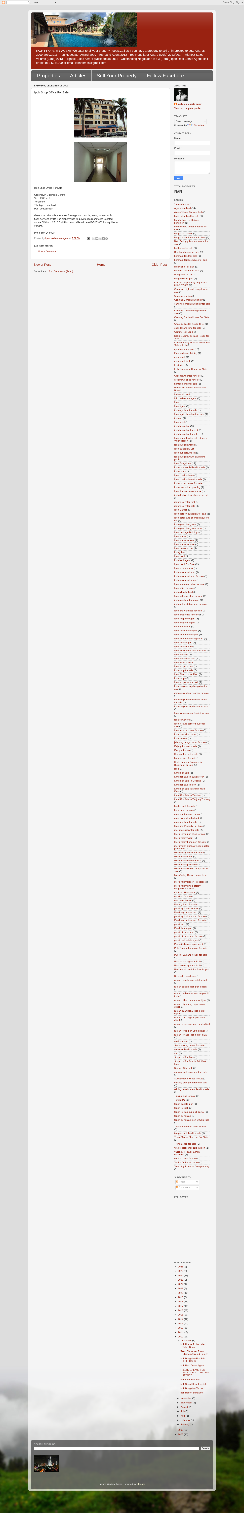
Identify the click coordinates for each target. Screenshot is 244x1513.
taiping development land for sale (191, 1089)
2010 (181, 1336)
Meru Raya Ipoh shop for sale (189, 834)
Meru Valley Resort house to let (190, 875)
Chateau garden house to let (189, 324)
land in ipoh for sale (184, 806)
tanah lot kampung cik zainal (189, 1112)
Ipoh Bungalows (182, 463)
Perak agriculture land (185, 912)
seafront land (181, 1041)
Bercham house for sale (186, 252)
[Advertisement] (189, 1242)
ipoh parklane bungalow (186, 600)
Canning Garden (183, 296)
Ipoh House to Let (183, 548)
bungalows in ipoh (183, 278)
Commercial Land (183, 332)
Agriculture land (182, 208)
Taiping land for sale (185, 1096)
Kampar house (182, 750)
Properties (48, 75)
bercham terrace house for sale (190, 260)
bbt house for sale (183, 248)
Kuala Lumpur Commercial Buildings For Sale (188, 763)
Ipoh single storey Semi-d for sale (191, 713)
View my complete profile (187, 108)
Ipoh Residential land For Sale (190, 650)
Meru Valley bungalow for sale (190, 842)
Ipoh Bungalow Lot (184, 449)
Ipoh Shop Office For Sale (193, 1384)
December (186, 1340)
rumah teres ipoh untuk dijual (189, 1031)
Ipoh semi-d (180, 654)
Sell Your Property (117, 75)
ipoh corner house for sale (188, 483)
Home (101, 264)
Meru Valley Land (183, 856)
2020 (181, 1293)
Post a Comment (47, 251)
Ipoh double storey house (187, 491)
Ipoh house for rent (184, 540)
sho (176, 1053)
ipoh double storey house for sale (191, 495)
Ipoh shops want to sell (186, 682)
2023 (181, 1280)
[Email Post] (87, 238)
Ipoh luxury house (183, 568)
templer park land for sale (187, 1133)
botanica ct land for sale (186, 270)
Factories (179, 365)
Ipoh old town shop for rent (188, 596)
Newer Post (42, 264)
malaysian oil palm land (186, 818)
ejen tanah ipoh (182, 361)
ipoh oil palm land (183, 592)
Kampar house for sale (186, 754)
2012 (181, 1328)
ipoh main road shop (185, 580)
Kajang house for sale (185, 746)
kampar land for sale (185, 758)
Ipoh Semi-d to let (183, 662)
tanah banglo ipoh (183, 1104)
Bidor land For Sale (184, 266)
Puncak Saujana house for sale (190, 955)
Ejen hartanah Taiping (185, 353)
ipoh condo (180, 471)
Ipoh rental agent (183, 642)
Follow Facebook (166, 75)
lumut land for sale (184, 810)
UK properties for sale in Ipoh (189, 1148)
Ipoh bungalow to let (185, 453)
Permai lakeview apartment (188, 944)
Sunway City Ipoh (183, 1068)
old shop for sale (183, 896)
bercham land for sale (185, 256)
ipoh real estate (182, 626)
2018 (181, 1301)
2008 (181, 1434)
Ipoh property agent (184, 622)
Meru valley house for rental (189, 852)
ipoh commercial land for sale (189, 467)
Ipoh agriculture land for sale (189, 414)
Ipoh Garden (181, 510)
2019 (181, 1297)
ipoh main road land (184, 572)
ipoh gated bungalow (185, 524)
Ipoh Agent (180, 406)
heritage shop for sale (185, 384)
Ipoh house (180, 536)
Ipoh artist (179, 422)
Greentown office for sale (187, 376)
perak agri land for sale (186, 908)
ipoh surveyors (182, 720)
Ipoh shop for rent (183, 666)
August (185, 1407)
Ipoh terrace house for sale (188, 730)
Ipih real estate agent (185, 398)
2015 (181, 1315)
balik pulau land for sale (186, 216)
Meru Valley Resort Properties (190, 882)
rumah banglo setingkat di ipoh (190, 987)
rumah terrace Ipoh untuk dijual (190, 1035)
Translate (199, 125)
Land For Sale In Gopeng (187, 781)
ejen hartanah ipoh (184, 349)
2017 (181, 1306)
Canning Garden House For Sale (191, 317)
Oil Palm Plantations (184, 892)
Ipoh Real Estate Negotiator (188, 638)
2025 (181, 1271)
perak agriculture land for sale (190, 916)
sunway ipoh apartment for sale (190, 1072)
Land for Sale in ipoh (185, 785)
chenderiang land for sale (187, 328)
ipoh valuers (180, 738)
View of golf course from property (191, 1166)
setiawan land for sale (185, 1049)
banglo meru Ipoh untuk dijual (189, 237)
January (185, 1424)
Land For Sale (181, 773)
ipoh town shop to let (185, 734)
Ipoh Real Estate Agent (186, 634)
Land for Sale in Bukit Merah (189, 777)
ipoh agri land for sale (185, 410)
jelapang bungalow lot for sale (190, 742)
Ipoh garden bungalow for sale (190, 514)
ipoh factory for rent (184, 502)
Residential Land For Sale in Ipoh (191, 969)
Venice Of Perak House (186, 1162)
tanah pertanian (182, 1116)
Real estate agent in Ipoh (187, 965)
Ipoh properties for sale (186, 614)
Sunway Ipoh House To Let (188, 1078)
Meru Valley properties (186, 864)
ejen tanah (179, 357)
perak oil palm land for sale (188, 936)
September (187, 1402)
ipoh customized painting (187, 487)
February (186, 1420)
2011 (181, 1332)
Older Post (159, 264)
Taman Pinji (180, 1100)
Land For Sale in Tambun (187, 795)
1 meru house (181, 204)
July (183, 1411)
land (176, 769)
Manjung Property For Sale (188, 826)
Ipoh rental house (183, 646)
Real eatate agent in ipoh (187, 961)
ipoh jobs (179, 552)
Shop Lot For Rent (184, 1057)
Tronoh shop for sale (185, 1144)
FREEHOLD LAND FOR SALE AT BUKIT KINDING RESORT (194, 1373)
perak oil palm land (184, 932)
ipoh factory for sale (184, 506)
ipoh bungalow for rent (186, 430)
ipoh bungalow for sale (186, 434)
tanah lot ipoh (181, 1108)
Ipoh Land (179, 556)
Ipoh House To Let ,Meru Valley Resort (193, 1345)
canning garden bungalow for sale (192, 304)
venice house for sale (185, 1158)
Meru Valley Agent (183, 838)
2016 (181, 1310)
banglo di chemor (183, 233)
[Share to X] (100, 238)
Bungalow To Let (183, 274)
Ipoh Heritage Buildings (186, 532)
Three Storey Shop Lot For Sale (191, 1137)
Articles (78, 75)
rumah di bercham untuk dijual (190, 1000)
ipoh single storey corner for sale (191, 693)
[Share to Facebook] (103, 238)
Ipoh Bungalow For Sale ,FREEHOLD (192, 1359)
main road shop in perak (187, 814)
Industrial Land (182, 394)
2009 (181, 1430)
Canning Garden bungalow (188, 300)
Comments (184, 1187)
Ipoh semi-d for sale (184, 658)
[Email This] (94, 238)
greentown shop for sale (187, 380)
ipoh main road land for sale (189, 576)
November (186, 1398)
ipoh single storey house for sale (191, 706)
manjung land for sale (185, 822)
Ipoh (176, 402)
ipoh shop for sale (183, 670)
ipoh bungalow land (184, 445)
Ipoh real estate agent (190, 104)
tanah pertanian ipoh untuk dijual (191, 1120)
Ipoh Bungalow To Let (191, 1388)
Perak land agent (183, 928)
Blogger (141, 1484)
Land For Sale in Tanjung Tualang (192, 799)
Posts (181, 1182)
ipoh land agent (182, 560)
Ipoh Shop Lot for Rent (186, 674)
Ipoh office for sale (184, 588)
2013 (181, 1323)
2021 (181, 1288)
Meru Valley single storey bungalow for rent (187, 887)
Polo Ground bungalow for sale (190, 948)
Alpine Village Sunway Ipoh (188, 212)
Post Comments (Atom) (60, 271)
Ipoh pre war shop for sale (188, 610)
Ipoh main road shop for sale (189, 584)
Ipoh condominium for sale (188, 479)
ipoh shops (180, 678)
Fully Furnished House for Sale (190, 369)
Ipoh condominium (184, 475)
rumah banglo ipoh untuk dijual (190, 980)
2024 (181, 1275)
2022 (181, 1284)
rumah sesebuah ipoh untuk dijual (192, 1024)
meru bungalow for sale (186, 830)
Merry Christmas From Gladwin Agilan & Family (194, 1352)
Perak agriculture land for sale (190, 920)
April (183, 1416)
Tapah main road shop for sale (190, 1126)
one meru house (183, 900)
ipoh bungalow (182, 426)
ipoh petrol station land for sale (190, 604)
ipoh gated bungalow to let (188, 528)
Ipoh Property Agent (184, 618)
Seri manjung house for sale (189, 1045)
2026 (181, 1266)
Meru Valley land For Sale (187, 860)
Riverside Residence (185, 976)
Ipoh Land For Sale (184, 564)
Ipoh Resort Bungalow (191, 1392)
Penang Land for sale (185, 904)
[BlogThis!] (97, 238)
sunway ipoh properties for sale (190, 1082)
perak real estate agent (186, 940)
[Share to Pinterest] (106, 238)
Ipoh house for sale (184, 544)
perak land (179, 924)
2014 (181, 1319)
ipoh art (178, 418)
